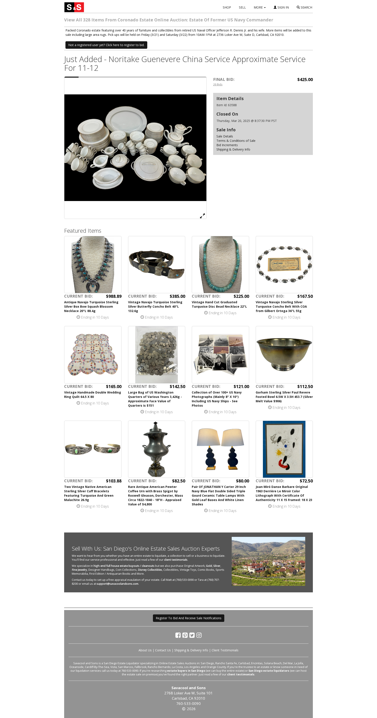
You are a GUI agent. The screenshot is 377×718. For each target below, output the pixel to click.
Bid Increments (227, 145)
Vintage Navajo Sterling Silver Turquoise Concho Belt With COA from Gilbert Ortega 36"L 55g (281, 306)
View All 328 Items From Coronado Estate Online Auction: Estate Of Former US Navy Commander (168, 20)
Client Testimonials (225, 650)
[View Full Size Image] (202, 215)
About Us (145, 650)
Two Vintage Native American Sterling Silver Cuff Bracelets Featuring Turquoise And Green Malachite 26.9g (88, 493)
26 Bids (218, 84)
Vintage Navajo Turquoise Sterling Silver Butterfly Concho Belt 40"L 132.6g (155, 306)
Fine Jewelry (79, 570)
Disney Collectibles (150, 570)
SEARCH (306, 7)
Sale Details (224, 136)
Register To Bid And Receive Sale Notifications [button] (188, 618)
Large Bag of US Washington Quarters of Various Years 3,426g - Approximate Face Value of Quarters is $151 (155, 399)
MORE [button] (259, 7)
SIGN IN (283, 7)
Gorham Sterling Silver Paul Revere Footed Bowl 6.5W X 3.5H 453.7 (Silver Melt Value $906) (284, 396)
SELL (242, 7)
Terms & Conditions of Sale (235, 141)
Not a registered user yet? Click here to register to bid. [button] (106, 45)
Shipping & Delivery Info (233, 149)
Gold (209, 566)
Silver (216, 566)
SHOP (227, 7)
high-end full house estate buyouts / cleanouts (124, 566)
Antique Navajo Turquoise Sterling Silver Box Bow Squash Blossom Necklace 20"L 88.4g (91, 306)
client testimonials (175, 560)
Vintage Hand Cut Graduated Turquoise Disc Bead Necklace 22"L (219, 304)
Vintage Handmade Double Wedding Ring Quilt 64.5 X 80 (92, 394)
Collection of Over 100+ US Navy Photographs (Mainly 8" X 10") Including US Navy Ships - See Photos (217, 399)
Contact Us (163, 650)
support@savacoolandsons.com (117, 584)
